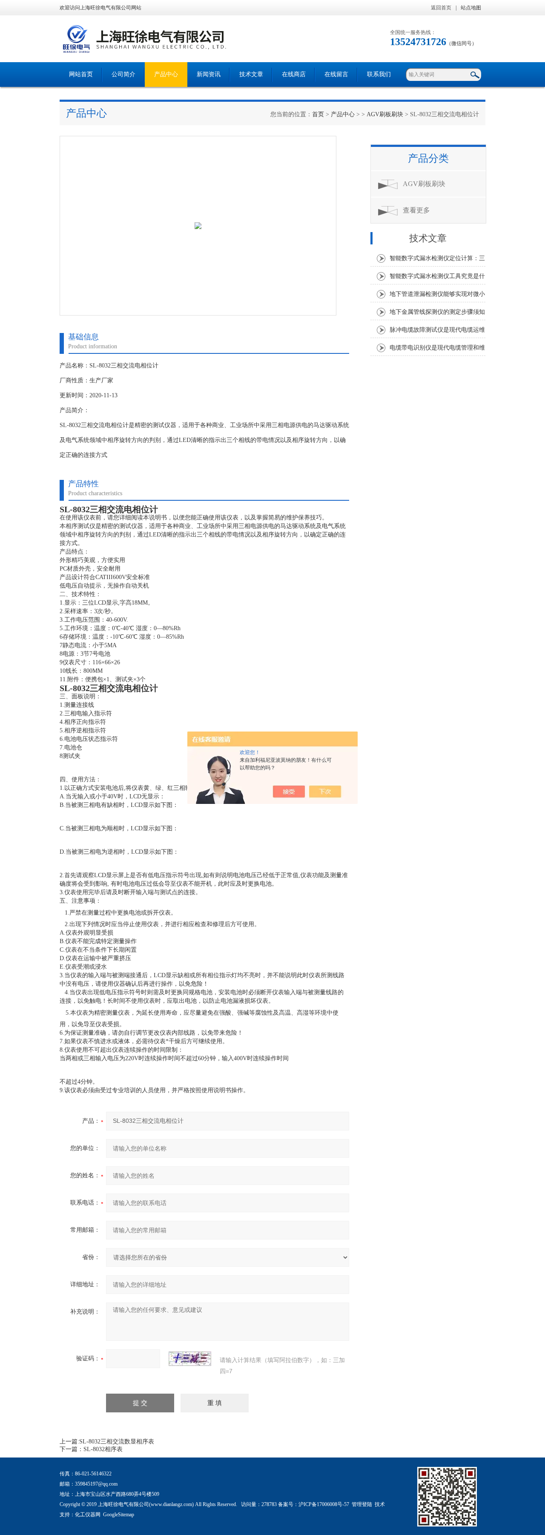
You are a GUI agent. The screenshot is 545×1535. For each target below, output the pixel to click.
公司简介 (123, 74)
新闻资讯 (209, 74)
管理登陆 (362, 1504)
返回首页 (441, 8)
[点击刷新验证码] (190, 1358)
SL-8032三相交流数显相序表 (116, 1441)
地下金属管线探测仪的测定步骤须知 (437, 312)
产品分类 (428, 158)
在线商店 (294, 74)
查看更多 (416, 210)
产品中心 (166, 74)
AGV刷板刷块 (385, 114)
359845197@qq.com (96, 1484)
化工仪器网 (87, 1515)
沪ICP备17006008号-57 (323, 1504)
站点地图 (471, 8)
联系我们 (379, 74)
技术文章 (251, 74)
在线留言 (336, 74)
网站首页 (81, 74)
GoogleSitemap (118, 1515)
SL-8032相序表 (103, 1449)
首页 (318, 114)
